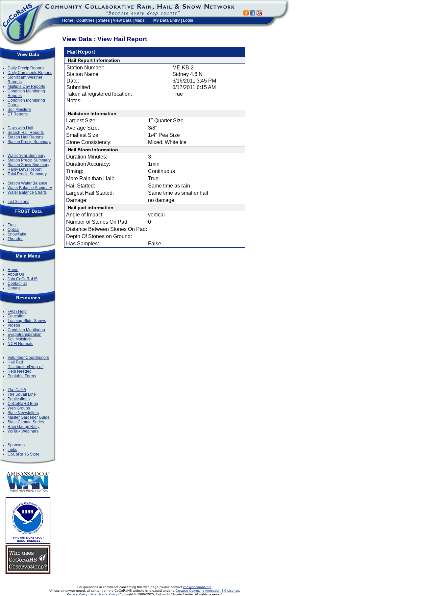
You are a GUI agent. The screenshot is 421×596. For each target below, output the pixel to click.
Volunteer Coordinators (28, 357)
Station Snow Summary (28, 164)
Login (188, 20)
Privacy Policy (77, 594)
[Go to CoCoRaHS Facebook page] (252, 13)
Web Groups (19, 408)
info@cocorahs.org (197, 587)
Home (67, 20)
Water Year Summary (26, 155)
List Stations (18, 201)
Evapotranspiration (24, 334)
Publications (19, 399)
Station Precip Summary (29, 141)
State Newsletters (23, 412)
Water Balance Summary (30, 188)
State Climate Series (26, 422)
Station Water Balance (27, 183)
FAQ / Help (17, 311)
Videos (14, 325)
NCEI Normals (20, 343)
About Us (16, 274)
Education (17, 316)
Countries (85, 20)
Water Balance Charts (27, 192)
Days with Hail (20, 128)
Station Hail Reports (25, 137)
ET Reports (18, 114)
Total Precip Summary (27, 174)
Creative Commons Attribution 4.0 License (207, 590)
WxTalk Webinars (23, 431)
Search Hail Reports (26, 132)
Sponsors (16, 445)
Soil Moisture (19, 109)
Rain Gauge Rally (23, 426)
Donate (14, 288)
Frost (12, 225)
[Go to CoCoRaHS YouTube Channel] (259, 13)
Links (12, 449)
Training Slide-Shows (27, 320)
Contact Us (17, 283)
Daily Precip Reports (26, 68)
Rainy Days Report (24, 169)
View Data (122, 20)
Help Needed (20, 371)
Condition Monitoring (26, 330)
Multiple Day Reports (26, 86)
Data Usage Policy (103, 594)
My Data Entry (166, 20)
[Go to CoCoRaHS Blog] (246, 13)
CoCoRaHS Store (23, 454)
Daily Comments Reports (30, 72)
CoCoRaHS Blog (23, 403)
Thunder (15, 238)
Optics (13, 229)
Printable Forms (22, 376)
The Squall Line (22, 394)
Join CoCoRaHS (22, 279)
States (104, 20)
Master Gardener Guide (29, 417)
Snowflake (17, 234)
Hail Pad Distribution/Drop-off (25, 364)
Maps (140, 20)
